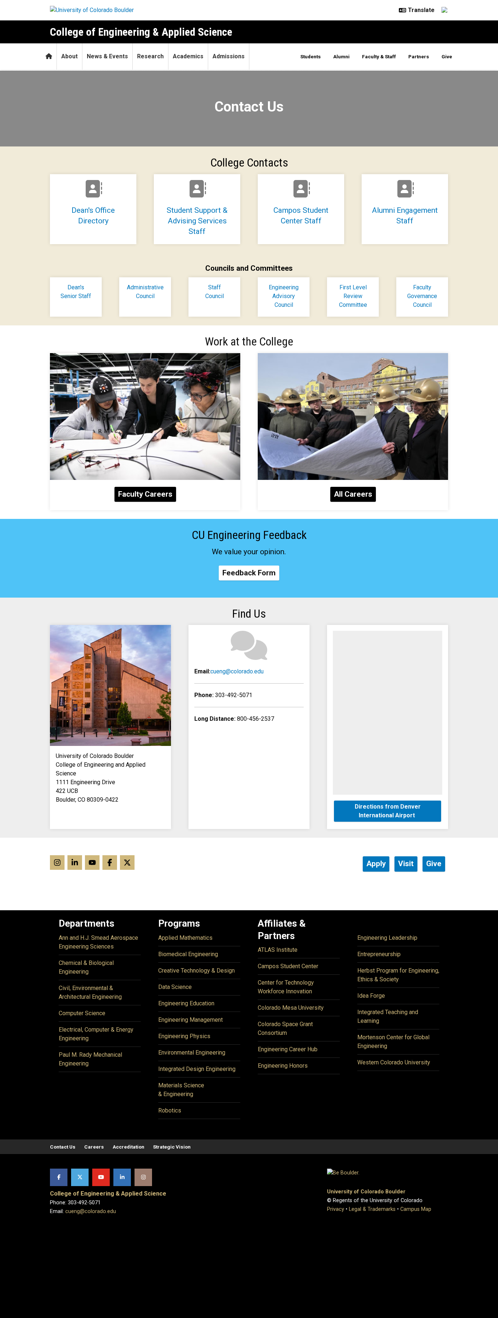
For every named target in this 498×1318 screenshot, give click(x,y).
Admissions (229, 56)
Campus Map (415, 1209)
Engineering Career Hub (288, 1049)
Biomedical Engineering (188, 954)
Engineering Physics (184, 1036)
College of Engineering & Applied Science (141, 32)
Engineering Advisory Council (284, 296)
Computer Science (82, 1013)
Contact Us (62, 1147)
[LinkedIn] (122, 1177)
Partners (418, 56)
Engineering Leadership (387, 937)
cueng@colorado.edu (237, 671)
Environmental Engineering (191, 1052)
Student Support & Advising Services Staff (197, 221)
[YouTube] (101, 1177)
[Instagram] (143, 1177)
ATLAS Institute (277, 949)
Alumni (341, 56)
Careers (94, 1147)
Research (150, 56)
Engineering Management (190, 1019)
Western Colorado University (393, 1062)
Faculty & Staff (379, 56)
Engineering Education (186, 1003)
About (69, 56)
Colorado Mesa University (291, 1007)
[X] (80, 1177)
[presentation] (145, 416)
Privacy (335, 1209)
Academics (188, 56)
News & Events (107, 56)
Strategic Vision (172, 1147)
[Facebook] (58, 1177)
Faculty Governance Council (422, 296)
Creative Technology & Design (196, 970)
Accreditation (128, 1147)
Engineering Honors (283, 1065)
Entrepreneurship (379, 954)
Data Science (175, 986)
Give (446, 56)
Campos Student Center (288, 966)
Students (310, 56)
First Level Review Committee (353, 296)
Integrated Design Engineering (197, 1068)
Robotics (169, 1110)
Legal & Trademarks (372, 1209)
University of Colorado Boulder (366, 1192)
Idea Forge (371, 995)
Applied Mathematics (185, 937)
